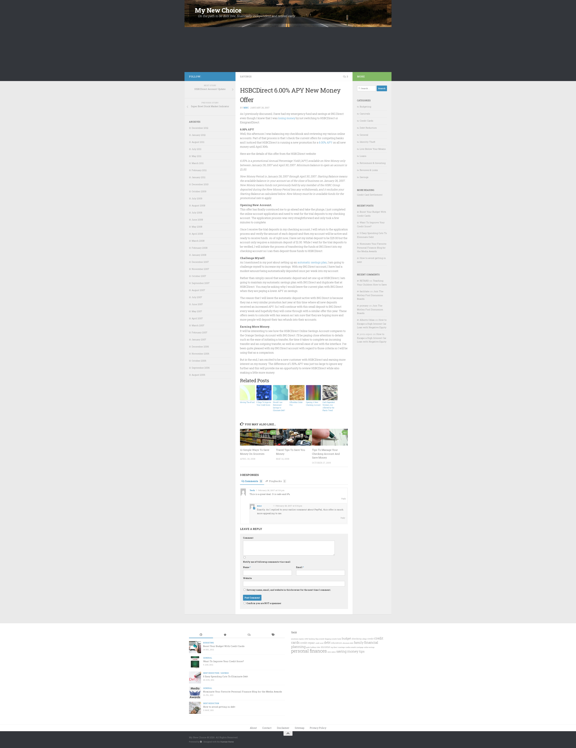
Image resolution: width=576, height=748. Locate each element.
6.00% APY (325, 142)
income (325, 647)
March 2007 (198, 325)
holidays (313, 647)
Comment (248, 537)
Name (246, 567)
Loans (363, 155)
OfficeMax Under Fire (296, 403)
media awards (350, 647)
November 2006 (200, 353)
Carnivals (365, 113)
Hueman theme (227, 741)
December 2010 (200, 184)
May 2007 (197, 311)
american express (297, 639)
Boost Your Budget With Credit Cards (223, 646)
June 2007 (197, 304)
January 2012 (199, 134)
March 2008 (198, 240)
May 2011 (196, 156)
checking (356, 638)
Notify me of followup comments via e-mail (266, 561)
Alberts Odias (367, 319)
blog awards (319, 639)
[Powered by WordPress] (201, 742)
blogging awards (331, 639)
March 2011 (198, 163)
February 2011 (199, 170)
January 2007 (199, 339)
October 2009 (199, 191)
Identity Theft (367, 141)
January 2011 (198, 177)
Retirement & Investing (373, 162)
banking (312, 639)
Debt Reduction (368, 127)
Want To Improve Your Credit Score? (223, 661)
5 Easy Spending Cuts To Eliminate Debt (225, 676)
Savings (246, 76)
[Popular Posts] (225, 635)
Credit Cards (366, 120)
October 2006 (199, 360)
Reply (343, 499)
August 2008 (198, 205)
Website (247, 578)
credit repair (307, 642)
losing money (286, 118)
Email (300, 567)
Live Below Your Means (373, 148)
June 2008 (197, 219)
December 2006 (200, 346)
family (359, 642)
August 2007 (198, 290)
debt (327, 642)
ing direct (334, 647)
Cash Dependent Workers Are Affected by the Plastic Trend (328, 406)
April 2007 (197, 318)
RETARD (364, 280)
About (253, 727)
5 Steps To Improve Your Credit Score (263, 403)
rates (329, 652)
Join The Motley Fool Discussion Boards (370, 295)
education (336, 642)
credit (370, 638)
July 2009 (197, 198)
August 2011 (198, 141)
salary (334, 652)
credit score (319, 643)
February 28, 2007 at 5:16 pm (271, 490)
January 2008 (199, 254)
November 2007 (200, 268)
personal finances (309, 651)
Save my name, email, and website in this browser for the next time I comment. (289, 589)
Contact (267, 727)
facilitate (364, 291)
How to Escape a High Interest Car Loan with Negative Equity (372, 323)
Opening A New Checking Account (313, 403)
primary (364, 305)
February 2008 (199, 247)
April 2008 (197, 233)
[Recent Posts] (201, 635)
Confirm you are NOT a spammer (263, 603)
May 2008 (197, 226)
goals (308, 647)
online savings (369, 647)
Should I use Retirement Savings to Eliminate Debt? (279, 406)
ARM (306, 639)
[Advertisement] (288, 50)
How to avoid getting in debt (219, 706)
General (364, 134)
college (364, 639)
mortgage (359, 647)
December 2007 (200, 261)
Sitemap (299, 727)
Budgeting (365, 106)
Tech (252, 490)
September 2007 (201, 283)
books (339, 639)
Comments (253, 481)
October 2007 (199, 275)
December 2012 (200, 127)
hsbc (318, 647)
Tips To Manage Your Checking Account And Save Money (326, 453)
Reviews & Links (369, 170)
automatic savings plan (312, 262)
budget (346, 638)
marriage (341, 647)
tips (361, 651)
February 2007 (199, 332)
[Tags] (273, 635)
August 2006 (198, 374)
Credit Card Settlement (369, 194)
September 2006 (201, 367)
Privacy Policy (318, 727)
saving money (347, 651)
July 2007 (197, 297)
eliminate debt (348, 643)
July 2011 (196, 149)
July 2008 (197, 212)
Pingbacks (277, 481)
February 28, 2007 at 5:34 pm (288, 505)
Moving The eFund (247, 402)
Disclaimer (283, 727)
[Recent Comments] (249, 635)
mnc (246, 107)
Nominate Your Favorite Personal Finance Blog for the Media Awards (371, 247)
